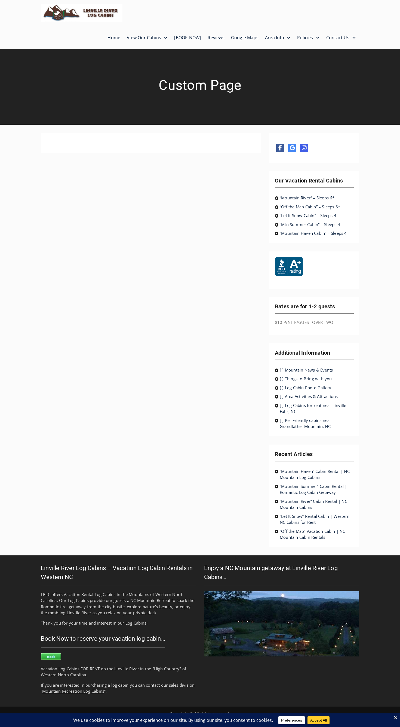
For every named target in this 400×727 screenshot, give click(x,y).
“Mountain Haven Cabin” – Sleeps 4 (313, 233)
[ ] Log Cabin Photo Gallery (305, 387)
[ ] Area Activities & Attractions (309, 396)
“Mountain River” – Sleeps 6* (307, 197)
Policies (305, 38)
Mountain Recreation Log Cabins (73, 691)
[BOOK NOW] (187, 38)
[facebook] (280, 148)
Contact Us (337, 38)
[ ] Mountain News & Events (306, 370)
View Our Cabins (144, 38)
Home (113, 38)
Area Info (274, 38)
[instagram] (304, 148)
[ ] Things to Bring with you (306, 378)
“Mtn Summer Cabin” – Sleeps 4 (310, 224)
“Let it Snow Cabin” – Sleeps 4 (308, 215)
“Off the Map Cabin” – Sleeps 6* (310, 206)
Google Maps (245, 38)
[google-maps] (292, 148)
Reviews (216, 38)
